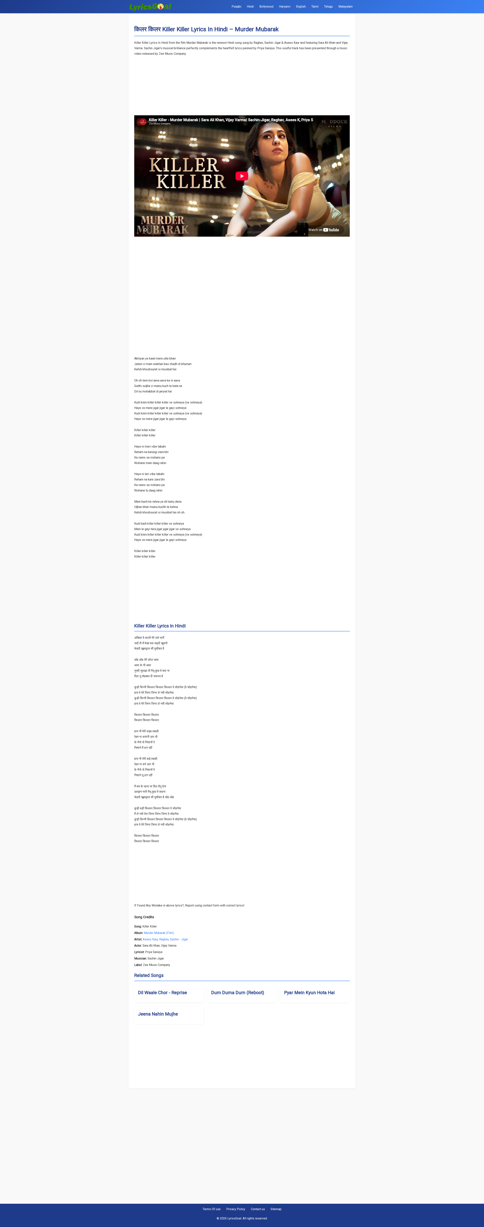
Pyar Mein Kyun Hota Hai (309, 992)
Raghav (164, 939)
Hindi (250, 6)
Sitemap (276, 1209)
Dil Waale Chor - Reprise (162, 992)
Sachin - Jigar (179, 939)
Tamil (314, 6)
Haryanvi (284, 6)
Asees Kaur (150, 939)
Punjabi (236, 6)
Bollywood (266, 6)
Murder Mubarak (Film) (159, 933)
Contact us (258, 1209)
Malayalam (345, 6)
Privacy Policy (235, 1209)
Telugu (328, 6)
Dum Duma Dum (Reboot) (237, 992)
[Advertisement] (242, 83)
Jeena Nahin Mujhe (158, 1014)
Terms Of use (212, 1209)
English (301, 6)
